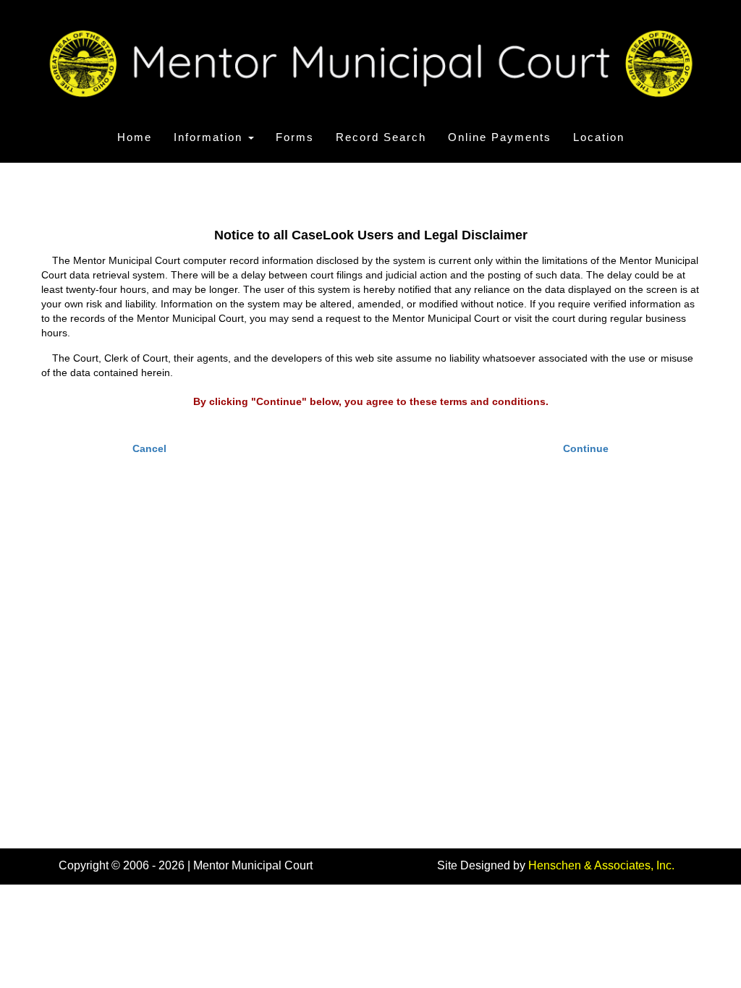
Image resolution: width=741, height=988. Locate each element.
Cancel (149, 448)
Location (598, 137)
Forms (295, 137)
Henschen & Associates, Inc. (601, 865)
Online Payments (499, 137)
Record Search (381, 137)
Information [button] (210, 137)
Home (134, 137)
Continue (586, 448)
